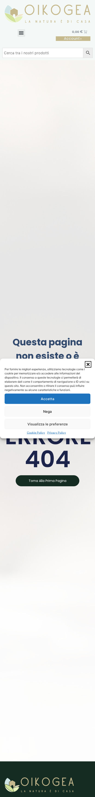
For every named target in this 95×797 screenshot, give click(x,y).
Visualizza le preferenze (47, 424)
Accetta (47, 398)
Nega (47, 411)
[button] (88, 364)
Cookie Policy (36, 432)
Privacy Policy (56, 432)
